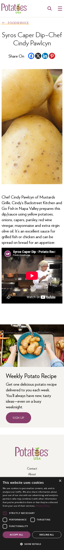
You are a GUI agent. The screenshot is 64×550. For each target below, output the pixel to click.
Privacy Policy (43, 505)
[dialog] (32, 513)
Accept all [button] (16, 534)
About (32, 474)
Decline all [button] (46, 534)
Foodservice (18, 23)
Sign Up (18, 418)
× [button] (60, 481)
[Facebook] (31, 56)
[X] (38, 56)
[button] (32, 544)
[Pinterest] (52, 56)
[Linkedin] (45, 56)
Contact (32, 468)
